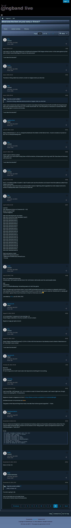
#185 (66, 152)
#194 (66, 462)
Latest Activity (15, 29)
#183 (66, 95)
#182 (66, 75)
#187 (66, 205)
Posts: (9, 44)
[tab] (5, 29)
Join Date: (10, 42)
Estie (11, 296)
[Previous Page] (49, 33)
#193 (66, 421)
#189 (66, 313)
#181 (67, 48)
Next (66, 506)
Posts (5, 29)
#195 (66, 482)
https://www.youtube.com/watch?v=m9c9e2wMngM (40, 397)
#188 (66, 275)
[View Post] (20, 99)
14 (60, 506)
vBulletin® (35, 519)
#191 (66, 365)
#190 (66, 338)
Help (50, 514)
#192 (66, 388)
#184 (66, 130)
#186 (66, 179)
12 (50, 506)
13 (55, 506)
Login (65, 1)
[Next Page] (53, 33)
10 (41, 506)
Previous (16, 506)
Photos (26, 29)
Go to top (65, 514)
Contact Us (57, 514)
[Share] (66, 44)
